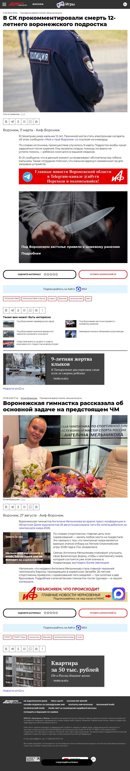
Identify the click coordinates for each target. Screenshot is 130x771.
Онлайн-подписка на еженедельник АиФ (44, 705)
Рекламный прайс (105, 705)
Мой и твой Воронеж (59, 139)
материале (26, 581)
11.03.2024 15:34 (10, 13)
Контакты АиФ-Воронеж (80, 705)
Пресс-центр (57, 701)
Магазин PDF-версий (77, 701)
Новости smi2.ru (13, 388)
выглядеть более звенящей (90, 562)
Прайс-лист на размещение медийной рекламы (72, 708)
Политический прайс (34, 708)
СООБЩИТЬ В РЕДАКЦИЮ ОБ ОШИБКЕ (41, 712)
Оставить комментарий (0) (103, 274)
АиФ (23, 114)
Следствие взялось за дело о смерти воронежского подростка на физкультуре (37, 342)
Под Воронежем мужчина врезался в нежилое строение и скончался (35, 332)
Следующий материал (67, 762)
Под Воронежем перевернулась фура (35, 321)
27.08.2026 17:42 (10, 398)
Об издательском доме (35, 701)
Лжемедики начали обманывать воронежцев (101, 331)
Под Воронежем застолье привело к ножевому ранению (70, 247)
